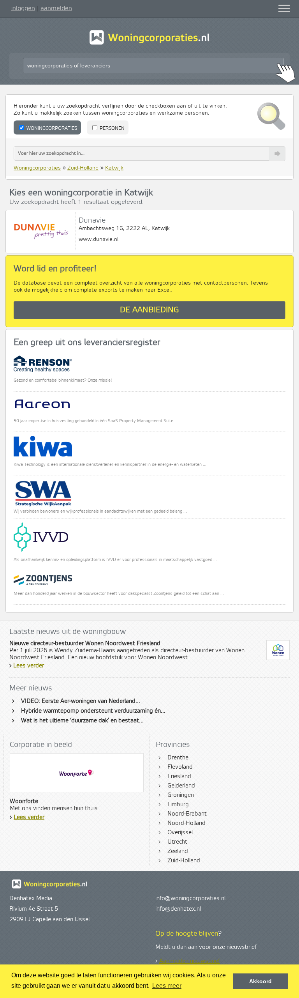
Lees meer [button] (166, 985)
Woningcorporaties (51, 128)
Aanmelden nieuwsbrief (189, 961)
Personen (111, 128)
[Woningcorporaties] (149, 43)
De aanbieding (149, 310)
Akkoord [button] (260, 981)
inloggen (23, 8)
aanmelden (56, 8)
